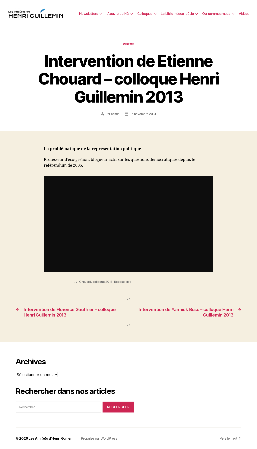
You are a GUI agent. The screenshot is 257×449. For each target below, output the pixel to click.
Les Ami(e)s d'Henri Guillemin (52, 438)
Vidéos (244, 14)
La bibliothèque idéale (177, 14)
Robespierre (122, 282)
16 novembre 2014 (143, 114)
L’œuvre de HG (117, 14)
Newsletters (88, 14)
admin (115, 114)
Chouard (85, 282)
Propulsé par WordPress (99, 438)
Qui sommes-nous (216, 14)
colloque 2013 (103, 282)
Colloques (145, 14)
